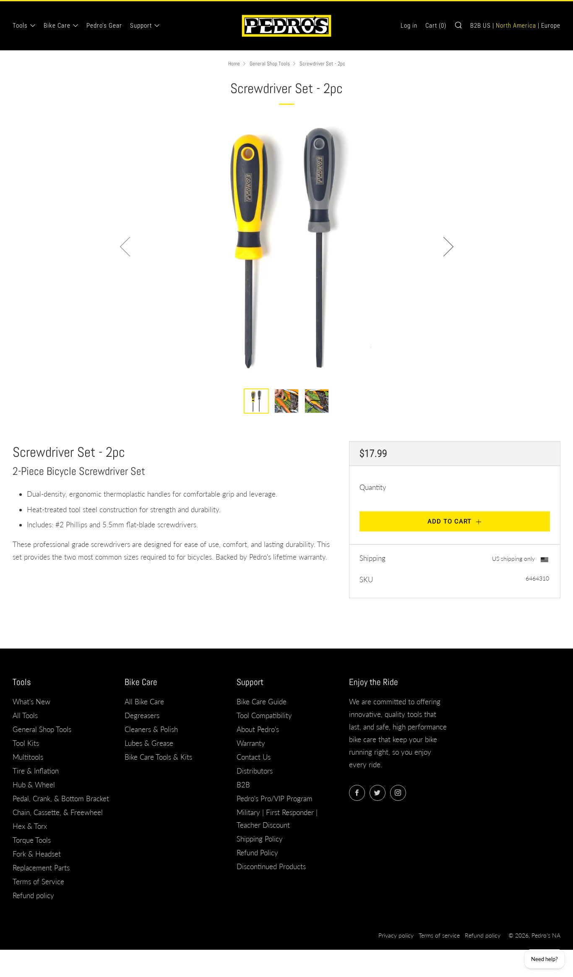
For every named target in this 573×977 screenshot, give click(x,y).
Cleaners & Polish (151, 729)
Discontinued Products (271, 866)
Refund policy (33, 895)
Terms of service (439, 935)
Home (234, 63)
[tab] (256, 401)
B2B (243, 784)
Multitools (28, 757)
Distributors (255, 770)
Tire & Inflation (36, 770)
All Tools (25, 715)
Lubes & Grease (149, 743)
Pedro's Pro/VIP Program (275, 798)
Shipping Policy (260, 838)
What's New (31, 701)
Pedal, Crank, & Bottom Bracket (61, 798)
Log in (409, 25)
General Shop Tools (270, 63)
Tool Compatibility (264, 715)
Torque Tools (32, 840)
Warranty (251, 743)
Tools (20, 25)
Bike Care (57, 25)
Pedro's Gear (104, 25)
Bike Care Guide (261, 701)
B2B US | (482, 25)
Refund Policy (257, 852)
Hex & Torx (30, 826)
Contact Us (254, 757)
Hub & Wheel (34, 784)
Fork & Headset (37, 853)
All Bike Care (144, 701)
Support (141, 25)
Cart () (435, 25)
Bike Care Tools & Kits (158, 757)
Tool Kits (26, 743)
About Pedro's (258, 729)
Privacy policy (396, 935)
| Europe (549, 25)
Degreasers (142, 715)
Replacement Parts (41, 867)
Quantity (372, 487)
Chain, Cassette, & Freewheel (58, 812)
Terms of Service (38, 881)
